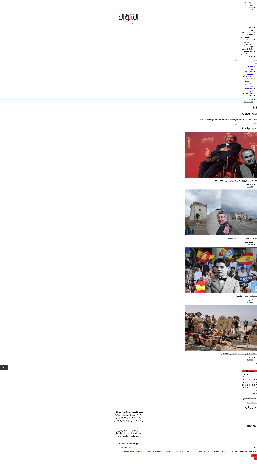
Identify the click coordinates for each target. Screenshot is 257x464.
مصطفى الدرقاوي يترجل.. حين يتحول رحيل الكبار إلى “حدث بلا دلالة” (235, 181)
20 (249, 385)
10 (256, 382)
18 (254, 385)
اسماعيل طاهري (248, 242)
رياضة (251, 56)
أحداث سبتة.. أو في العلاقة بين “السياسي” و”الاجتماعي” (239, 354)
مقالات (250, 35)
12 (252, 382)
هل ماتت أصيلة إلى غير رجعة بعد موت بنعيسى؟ (241, 238)
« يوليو (255, 393)
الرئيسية (250, 27)
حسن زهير (250, 357)
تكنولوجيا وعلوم (247, 54)
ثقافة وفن (249, 39)
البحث (255, 364)
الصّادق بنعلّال (249, 300)
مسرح (246, 44)
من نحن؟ (250, 7)
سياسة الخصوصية (126, 447)
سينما (246, 42)
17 (256, 385)
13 (249, 382)
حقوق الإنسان (247, 49)
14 (247, 382)
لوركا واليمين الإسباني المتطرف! (246, 296)
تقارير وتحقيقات (247, 32)
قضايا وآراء (245, 37)
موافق (254, 455)
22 (245, 385)
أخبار (251, 30)
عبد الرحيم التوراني (248, 184)
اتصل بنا (250, 10)
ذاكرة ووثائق (248, 51)
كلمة (251, 5)
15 (245, 382)
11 (254, 382)
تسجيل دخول (248, 3)
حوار (251, 47)
